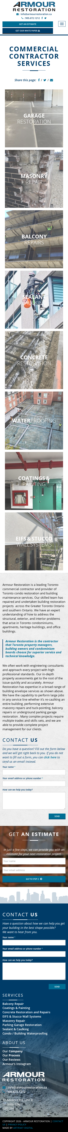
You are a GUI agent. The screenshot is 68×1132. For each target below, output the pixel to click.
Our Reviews (11, 1060)
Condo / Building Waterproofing (25, 1033)
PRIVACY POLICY (17, 1124)
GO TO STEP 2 (32, 879)
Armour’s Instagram (16, 1064)
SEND (57, 816)
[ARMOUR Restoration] (34, 6)
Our (12, 1051)
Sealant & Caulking (15, 1029)
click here (50, 757)
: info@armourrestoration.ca (35, 14)
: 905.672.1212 (31, 18)
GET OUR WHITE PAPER (27, 30)
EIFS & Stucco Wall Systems (21, 1016)
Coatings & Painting (16, 1008)
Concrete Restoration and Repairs (26, 1012)
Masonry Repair (13, 1021)
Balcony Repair (13, 1004)
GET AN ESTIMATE (27, 24)
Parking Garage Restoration (22, 1025)
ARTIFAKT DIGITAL (23, 1127)
